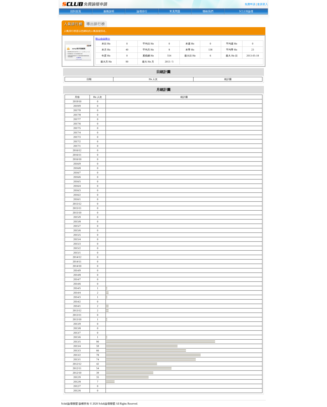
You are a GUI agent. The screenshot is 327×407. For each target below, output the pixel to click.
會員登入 (262, 4)
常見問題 (175, 11)
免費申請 (250, 4)
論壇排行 (142, 11)
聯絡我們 (208, 11)
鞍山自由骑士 (102, 38)
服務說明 (108, 11)
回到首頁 (75, 11)
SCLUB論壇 (246, 11)
